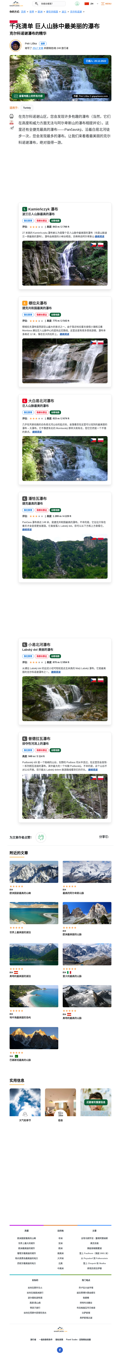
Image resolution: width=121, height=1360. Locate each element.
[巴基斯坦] (17, 1056)
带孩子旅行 (35, 1308)
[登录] (41, 837)
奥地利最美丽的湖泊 (20, 976)
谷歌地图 (55, 220)
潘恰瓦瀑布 (37, 498)
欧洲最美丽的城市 (26, 1248)
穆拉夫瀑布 (38, 303)
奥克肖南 (94, 1243)
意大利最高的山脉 (72, 976)
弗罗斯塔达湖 (86, 1318)
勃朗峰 (86, 1298)
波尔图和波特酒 (35, 1298)
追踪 (43, 43)
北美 (60, 1263)
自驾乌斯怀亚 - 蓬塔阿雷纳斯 (94, 1238)
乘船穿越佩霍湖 (94, 1248)
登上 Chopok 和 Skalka (94, 1263)
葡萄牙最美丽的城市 (26, 1253)
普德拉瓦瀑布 (39, 739)
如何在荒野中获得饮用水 (35, 1313)
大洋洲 (60, 1258)
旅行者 (33, 1339)
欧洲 (11, 890)
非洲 (60, 1238)
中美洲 (60, 1268)
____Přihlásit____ (77, 3)
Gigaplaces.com (16, 4)
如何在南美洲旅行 (35, 1293)
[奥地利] (17, 972)
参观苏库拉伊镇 (94, 1268)
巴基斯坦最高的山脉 (20, 1060)
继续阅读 (99, 236)
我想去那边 (42, 220)
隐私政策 (59, 1339)
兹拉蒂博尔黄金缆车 (86, 1293)
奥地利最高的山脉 (72, 1018)
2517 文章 (38, 48)
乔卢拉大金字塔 (86, 1288)
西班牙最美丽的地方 (26, 1263)
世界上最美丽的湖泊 (20, 932)
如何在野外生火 (35, 1288)
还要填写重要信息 (95, 1102)
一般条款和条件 (46, 1339)
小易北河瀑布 (39, 645)
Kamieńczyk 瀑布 (43, 209)
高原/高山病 (35, 1303)
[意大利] (70, 972)
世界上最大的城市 (26, 1243)
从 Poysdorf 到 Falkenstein (94, 1258)
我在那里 (28, 220)
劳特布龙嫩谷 (86, 1303)
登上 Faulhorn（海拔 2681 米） (94, 1253)
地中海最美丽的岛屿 (20, 1017)
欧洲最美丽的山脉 (72, 934)
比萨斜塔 (86, 1313)
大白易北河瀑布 (41, 401)
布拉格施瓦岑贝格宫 (86, 1308)
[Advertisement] (64, 174)
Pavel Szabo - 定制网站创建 (78, 1339)
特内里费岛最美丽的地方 (26, 1258)
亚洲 (11, 1056)
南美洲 (60, 1253)
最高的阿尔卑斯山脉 (73, 893)
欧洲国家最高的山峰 (20, 893)
